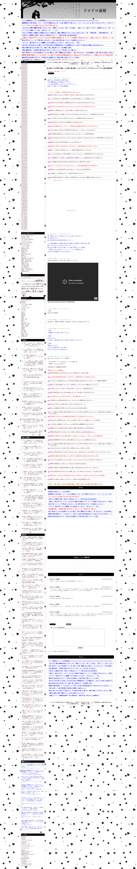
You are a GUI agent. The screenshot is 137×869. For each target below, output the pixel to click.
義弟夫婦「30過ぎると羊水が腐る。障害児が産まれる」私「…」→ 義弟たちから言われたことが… (32, 814)
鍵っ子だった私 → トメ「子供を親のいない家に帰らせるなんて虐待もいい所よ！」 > (97, 63)
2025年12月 (24, 75)
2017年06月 (24, 222)
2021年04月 (24, 156)
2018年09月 (24, 200)
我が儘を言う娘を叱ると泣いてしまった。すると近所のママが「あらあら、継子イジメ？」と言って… (33, 389)
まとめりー (24, 859)
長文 (34, 291)
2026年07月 (24, 65)
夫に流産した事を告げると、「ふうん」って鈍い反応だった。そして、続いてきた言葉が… (33, 357)
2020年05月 (24, 171)
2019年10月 (24, 181)
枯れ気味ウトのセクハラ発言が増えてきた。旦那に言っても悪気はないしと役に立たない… (32, 570)
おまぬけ (23, 238)
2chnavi (23, 850)
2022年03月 (24, 140)
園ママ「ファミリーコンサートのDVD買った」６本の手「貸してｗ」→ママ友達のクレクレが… (33, 427)
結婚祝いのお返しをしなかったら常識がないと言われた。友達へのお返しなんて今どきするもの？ (72, 94)
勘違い (73, 484)
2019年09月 (24, 183)
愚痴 (37, 286)
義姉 (95, 484)
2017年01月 (24, 229)
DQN (22, 278)
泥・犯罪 (23, 266)
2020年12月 (24, 161)
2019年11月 (24, 180)
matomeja (23, 862)
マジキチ (23, 245)
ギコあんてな (24, 855)
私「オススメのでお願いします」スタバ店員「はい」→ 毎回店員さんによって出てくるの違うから (32, 657)
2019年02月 (24, 193)
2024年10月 (24, 95)
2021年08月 (24, 150)
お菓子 (58, 484)
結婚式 (38, 288)
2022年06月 (24, 136)
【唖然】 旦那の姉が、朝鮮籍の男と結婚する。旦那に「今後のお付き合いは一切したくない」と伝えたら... (74, 467)
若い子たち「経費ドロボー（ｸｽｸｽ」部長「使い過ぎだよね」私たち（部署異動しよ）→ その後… (33, 370)
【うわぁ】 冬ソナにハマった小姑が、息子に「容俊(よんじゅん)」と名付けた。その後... (69, 448)
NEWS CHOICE (25, 858)
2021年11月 (24, 146)
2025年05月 (24, 85)
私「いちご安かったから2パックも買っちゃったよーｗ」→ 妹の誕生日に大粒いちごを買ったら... (71, 118)
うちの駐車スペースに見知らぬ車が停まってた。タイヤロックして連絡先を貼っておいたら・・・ (72, 400)
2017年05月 (24, 223)
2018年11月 (24, 197)
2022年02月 (24, 141)
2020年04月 (24, 173)
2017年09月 (24, 217)
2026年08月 (24, 64)
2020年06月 (24, 170)
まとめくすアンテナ (26, 865)
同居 (24, 284)
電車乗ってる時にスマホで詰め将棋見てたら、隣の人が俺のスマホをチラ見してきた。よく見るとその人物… (33, 473)
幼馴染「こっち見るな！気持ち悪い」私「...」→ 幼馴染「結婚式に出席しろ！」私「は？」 (70, 150)
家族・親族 (24, 254)
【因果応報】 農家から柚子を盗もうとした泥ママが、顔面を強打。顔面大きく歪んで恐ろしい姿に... (74, 455)
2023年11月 (24, 111)
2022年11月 (24, 128)
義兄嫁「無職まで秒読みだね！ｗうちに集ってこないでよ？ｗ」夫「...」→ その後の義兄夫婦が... (72, 133)
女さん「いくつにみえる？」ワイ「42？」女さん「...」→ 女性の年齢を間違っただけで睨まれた (73, 165)
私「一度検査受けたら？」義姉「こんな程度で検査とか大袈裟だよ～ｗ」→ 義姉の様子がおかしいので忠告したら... (76, 157)
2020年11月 (24, 163)
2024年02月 (24, 107)
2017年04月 (24, 224)
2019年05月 (24, 189)
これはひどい (24, 241)
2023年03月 (24, 123)
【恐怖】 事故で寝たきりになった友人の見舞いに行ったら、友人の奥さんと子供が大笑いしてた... (72, 392)
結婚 (36, 288)
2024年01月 (24, 108)
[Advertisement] (66, 194)
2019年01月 (24, 194)
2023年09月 (24, 114)
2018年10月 (24, 199)
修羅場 (23, 248)
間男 (38, 291)
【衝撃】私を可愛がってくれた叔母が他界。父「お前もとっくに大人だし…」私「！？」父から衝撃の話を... (76, 435)
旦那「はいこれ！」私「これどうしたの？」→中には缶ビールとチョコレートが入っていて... (70, 560)
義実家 (42, 288)
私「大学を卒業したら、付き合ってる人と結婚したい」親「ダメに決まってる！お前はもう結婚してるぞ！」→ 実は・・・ (32, 756)
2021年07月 (24, 151)
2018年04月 (24, 207)
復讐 (22, 255)
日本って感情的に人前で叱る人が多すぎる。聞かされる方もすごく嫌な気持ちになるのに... (70, 161)
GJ (24, 278)
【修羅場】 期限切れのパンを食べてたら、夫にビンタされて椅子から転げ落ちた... (68, 463)
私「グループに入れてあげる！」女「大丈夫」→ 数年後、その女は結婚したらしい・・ (32, 739)
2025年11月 (24, 77)
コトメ (35, 278)
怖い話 (23, 256)
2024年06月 (24, 101)
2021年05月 (24, 154)
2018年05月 (24, 206)
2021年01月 (24, 160)
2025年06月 (24, 84)
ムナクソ (23, 246)
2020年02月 (24, 176)
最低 (23, 289)
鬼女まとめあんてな (26, 851)
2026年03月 (24, 71)
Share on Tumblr (68, 624)
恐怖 (29, 286)
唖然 (26, 284)
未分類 (23, 262)
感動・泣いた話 (25, 259)
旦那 (42, 286)
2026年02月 (24, 72)
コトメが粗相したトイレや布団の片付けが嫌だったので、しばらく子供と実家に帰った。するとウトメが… (33, 351)
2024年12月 (24, 93)
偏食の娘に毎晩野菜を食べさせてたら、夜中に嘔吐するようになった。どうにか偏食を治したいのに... (72, 439)
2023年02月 (24, 124)
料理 (39, 286)
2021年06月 (24, 153)
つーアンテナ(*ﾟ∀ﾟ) (26, 840)
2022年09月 (24, 131)
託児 (99, 484)
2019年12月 (24, 179)
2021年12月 (24, 144)
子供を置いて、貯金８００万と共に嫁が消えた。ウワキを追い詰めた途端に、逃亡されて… (33, 383)
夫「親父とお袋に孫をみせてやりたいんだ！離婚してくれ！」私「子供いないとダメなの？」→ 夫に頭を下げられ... (76, 471)
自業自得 (23, 291)
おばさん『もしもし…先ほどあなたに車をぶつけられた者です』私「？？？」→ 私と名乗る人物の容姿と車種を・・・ (32, 581)
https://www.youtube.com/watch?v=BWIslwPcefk (61, 302)
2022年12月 (24, 127)
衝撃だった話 (24, 269)
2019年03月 (24, 192)
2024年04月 (24, 104)
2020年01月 (24, 177)
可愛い (78, 484)
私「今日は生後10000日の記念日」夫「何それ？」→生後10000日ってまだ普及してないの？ (72, 376)
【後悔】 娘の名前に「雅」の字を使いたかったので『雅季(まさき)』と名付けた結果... (69, 372)
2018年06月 (24, 204)
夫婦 (22, 252)
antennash (24, 841)
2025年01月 (24, 91)
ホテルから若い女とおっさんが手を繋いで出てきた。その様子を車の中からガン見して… (33, 415)
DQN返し (23, 236)
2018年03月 (24, 209)
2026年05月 (24, 68)
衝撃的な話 (24, 271)
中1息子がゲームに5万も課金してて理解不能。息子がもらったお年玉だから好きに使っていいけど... (72, 102)
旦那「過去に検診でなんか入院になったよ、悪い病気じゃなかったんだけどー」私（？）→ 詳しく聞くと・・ (32, 479)
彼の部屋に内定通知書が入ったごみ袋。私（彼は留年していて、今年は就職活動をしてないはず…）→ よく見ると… (32, 672)
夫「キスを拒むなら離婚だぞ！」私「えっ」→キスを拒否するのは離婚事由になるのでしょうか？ (72, 424)
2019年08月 (24, 184)
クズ (33, 278)
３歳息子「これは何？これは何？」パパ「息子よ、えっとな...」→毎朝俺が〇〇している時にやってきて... (73, 563)
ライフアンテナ (25, 847)
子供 (41, 284)
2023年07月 (24, 117)
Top (22, 1)
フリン (23, 281)
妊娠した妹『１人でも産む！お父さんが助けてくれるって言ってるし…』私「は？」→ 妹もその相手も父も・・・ (32, 687)
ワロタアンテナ (25, 848)
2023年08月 (24, 115)
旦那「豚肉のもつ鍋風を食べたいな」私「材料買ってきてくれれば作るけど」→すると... (69, 567)
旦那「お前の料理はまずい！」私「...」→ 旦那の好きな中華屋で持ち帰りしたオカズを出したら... (73, 126)
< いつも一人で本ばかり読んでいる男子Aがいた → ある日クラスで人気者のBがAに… (63, 63)
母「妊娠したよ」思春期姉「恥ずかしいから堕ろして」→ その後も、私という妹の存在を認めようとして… (33, 524)
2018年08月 (24, 202)
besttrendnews (25, 853)
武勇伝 (23, 264)
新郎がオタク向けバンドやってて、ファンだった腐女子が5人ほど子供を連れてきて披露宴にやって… (33, 403)
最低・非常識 (24, 261)
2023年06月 (24, 118)
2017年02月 (24, 227)
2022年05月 (24, 137)
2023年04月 (24, 121)
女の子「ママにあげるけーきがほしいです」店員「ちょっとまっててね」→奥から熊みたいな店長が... (72, 565)
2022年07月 (24, 134)
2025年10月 (24, 78)
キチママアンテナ (25, 844)
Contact (29, 1)
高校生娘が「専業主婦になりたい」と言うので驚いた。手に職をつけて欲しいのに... (68, 110)
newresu (23, 836)
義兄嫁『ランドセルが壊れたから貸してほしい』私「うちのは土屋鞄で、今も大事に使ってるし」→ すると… (33, 512)
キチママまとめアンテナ (27, 846)
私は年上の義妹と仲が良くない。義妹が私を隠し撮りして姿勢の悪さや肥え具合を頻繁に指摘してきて (32, 745)
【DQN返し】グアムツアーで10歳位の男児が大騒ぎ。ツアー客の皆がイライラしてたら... (71, 416)
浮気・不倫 (24, 268)
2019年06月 (24, 187)
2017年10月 (24, 216)
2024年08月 (24, 98)
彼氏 (24, 286)
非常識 (23, 294)
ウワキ (28, 278)
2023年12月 (24, 110)
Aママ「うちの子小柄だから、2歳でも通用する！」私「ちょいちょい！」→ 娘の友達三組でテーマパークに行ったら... (76, 153)
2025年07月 (24, 83)
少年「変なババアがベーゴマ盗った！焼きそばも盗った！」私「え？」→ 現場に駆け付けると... (71, 388)
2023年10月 (24, 113)
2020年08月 (24, 167)
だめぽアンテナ (25, 843)
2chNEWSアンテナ (26, 861)
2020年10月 (24, 164)
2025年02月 (24, 90)
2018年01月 (24, 212)
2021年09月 (24, 148)
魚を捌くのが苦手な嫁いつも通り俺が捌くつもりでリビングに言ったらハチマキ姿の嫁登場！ (80, 68)
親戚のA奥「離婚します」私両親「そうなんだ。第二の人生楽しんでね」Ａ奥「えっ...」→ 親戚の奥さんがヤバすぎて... (77, 114)
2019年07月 (24, 186)
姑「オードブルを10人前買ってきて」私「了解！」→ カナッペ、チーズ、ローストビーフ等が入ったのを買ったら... (76, 459)
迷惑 (31, 291)
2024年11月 (24, 94)
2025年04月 (24, 87)
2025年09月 (24, 80)
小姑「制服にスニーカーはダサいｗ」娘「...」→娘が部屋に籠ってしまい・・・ (69, 396)
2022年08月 (24, 133)
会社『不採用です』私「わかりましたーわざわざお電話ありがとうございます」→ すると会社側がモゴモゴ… (32, 518)
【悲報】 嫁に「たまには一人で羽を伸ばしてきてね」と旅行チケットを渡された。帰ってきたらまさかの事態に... (77, 475)
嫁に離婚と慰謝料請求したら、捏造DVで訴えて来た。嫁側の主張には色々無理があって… (33, 485)
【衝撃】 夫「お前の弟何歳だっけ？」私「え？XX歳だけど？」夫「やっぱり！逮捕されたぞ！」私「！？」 (74, 384)
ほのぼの (23, 244)
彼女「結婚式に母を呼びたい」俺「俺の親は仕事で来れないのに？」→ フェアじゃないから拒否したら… (32, 822)
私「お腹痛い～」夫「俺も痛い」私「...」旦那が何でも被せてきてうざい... (66, 173)
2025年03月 (24, 88)
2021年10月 (24, 147)
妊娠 (33, 284)
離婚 (41, 291)
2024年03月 (24, 105)
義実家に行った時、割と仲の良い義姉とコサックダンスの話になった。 (65, 142)
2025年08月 (24, 81)
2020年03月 (24, 174)
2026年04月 (24, 70)
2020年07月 (24, 169)
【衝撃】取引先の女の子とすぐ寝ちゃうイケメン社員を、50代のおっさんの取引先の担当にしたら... (72, 432)
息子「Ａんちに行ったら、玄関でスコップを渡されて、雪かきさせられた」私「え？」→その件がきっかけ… (33, 345)
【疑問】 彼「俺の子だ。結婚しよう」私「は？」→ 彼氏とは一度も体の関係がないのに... (70, 479)
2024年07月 (24, 100)
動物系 (23, 251)
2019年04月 (24, 190)
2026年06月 (24, 67)
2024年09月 (24, 97)
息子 (31, 286)
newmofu (23, 837)
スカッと (39, 278)
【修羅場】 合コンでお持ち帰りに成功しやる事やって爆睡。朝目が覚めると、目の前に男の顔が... (72, 428)
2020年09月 (24, 166)
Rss (25, 1)
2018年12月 (24, 196)
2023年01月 (24, 126)
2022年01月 (24, 143)
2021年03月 (24, 157)
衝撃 (28, 291)
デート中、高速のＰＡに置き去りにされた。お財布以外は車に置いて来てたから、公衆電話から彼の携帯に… (33, 460)
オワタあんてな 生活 (26, 864)
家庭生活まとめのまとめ (27, 854)
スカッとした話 (25, 242)
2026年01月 (24, 74)
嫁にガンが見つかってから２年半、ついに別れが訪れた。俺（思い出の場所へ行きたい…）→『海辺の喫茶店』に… (33, 409)
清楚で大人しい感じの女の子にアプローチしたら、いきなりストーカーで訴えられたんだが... (72, 106)
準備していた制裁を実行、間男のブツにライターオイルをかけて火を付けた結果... (68, 408)
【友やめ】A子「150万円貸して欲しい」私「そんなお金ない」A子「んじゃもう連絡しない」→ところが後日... (75, 420)
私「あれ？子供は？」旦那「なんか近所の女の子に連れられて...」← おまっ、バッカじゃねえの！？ (72, 130)
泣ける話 (23, 265)
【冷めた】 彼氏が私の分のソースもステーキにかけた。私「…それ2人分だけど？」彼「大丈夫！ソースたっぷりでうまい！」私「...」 (80, 452)
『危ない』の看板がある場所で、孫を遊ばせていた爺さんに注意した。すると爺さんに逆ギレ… (32, 538)
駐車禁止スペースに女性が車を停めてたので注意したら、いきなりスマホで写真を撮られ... (70, 169)
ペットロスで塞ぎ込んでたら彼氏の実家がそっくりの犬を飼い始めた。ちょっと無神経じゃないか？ (72, 98)
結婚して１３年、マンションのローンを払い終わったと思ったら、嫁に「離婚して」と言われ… (32, 712)
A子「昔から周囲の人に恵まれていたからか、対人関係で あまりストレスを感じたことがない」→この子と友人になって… (32, 544)
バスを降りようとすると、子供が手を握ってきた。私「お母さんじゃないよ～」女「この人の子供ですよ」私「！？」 (32, 681)
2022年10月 (24, 130)
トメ (42, 278)
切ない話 (23, 249)
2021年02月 (24, 159)
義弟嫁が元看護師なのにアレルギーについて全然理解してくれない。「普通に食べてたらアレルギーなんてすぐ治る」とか (32, 717)
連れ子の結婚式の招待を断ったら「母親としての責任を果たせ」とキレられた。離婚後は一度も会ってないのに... (75, 177)
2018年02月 (24, 210)
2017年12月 (24, 213)
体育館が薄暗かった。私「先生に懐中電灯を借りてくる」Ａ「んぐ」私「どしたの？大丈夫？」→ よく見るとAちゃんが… (32, 728)
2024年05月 (24, 103)
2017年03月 (24, 226)
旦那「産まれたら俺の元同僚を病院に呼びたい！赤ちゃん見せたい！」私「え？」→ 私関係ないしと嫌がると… (32, 639)
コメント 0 (62, 71)
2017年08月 (24, 219)
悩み (34, 286)
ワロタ (31, 281)
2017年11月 (24, 214)
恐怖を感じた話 (25, 258)
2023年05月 (24, 120)
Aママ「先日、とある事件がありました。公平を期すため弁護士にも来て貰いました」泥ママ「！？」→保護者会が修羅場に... (78, 380)
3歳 (55, 484)
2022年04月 (24, 138)
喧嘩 (29, 284)
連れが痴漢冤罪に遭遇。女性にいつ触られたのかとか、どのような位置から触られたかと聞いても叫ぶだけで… (33, 421)
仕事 (34, 281)
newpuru (23, 839)
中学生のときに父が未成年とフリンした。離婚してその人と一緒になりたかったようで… (33, 448)
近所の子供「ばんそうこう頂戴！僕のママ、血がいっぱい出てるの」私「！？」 (67, 404)
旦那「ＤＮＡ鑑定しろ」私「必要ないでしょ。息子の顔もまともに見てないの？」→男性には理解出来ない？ (32, 723)
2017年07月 (24, 220)
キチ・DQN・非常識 (26, 239)
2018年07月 (24, 203)
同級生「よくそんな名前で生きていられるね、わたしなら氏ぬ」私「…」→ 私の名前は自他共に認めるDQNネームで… (32, 576)
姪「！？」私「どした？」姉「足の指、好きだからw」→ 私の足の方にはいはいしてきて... (69, 569)
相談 (32, 288)
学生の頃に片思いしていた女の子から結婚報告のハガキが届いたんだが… (66, 122)
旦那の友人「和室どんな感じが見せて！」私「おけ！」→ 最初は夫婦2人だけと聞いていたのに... (73, 146)
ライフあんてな (25, 857)
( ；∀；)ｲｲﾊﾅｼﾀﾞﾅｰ (26, 235)
